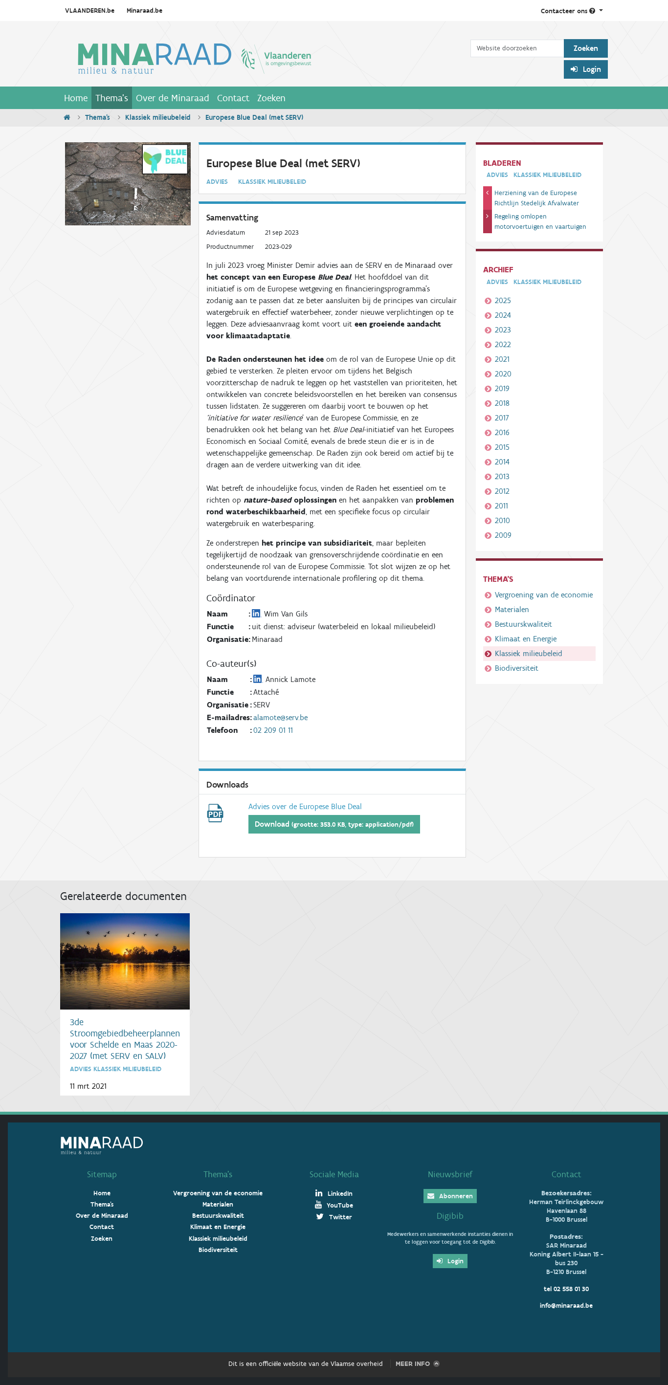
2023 (503, 329)
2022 (503, 344)
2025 (503, 300)
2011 (501, 505)
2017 (502, 417)
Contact (233, 98)
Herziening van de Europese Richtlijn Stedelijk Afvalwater (536, 198)
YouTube (339, 1205)
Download (334, 824)
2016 (502, 432)
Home (76, 98)
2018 (502, 403)
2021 (502, 359)
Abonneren (455, 1196)
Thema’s (217, 1174)
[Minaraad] (265, 58)
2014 (502, 461)
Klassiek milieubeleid (157, 117)
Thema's (111, 98)
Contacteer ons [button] (565, 11)
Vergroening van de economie (544, 594)
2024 (503, 315)
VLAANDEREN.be (89, 10)
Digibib (450, 1215)
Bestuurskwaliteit (523, 624)
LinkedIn (339, 1193)
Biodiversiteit (516, 668)
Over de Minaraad (172, 98)
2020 (503, 373)
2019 (502, 388)
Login (591, 69)
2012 (502, 491)
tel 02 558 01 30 (566, 1289)
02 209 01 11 (273, 730)
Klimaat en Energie (526, 638)
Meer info (413, 1364)
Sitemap (102, 1174)
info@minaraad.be (566, 1305)
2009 (503, 535)
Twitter (339, 1217)
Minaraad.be (144, 10)
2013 (502, 476)
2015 (502, 447)
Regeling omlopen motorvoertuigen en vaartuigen (540, 221)
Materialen (512, 609)
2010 (502, 520)
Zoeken (271, 98)
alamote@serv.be (280, 717)
